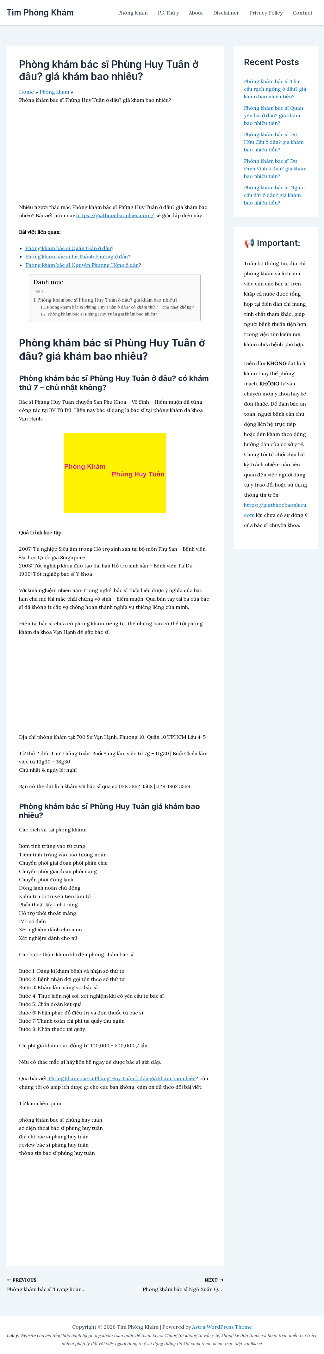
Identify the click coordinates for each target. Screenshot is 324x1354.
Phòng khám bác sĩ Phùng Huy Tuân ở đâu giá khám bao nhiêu (121, 1078)
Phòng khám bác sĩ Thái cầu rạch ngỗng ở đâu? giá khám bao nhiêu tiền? (275, 89)
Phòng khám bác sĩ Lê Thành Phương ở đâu (76, 256)
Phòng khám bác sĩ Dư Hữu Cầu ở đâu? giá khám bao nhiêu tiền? (274, 142)
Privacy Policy (266, 12)
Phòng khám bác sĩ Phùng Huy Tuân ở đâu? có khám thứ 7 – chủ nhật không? (120, 307)
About (196, 12)
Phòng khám (133, 12)
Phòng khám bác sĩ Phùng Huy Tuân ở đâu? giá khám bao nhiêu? (107, 300)
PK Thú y (168, 12)
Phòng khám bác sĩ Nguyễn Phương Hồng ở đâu (82, 265)
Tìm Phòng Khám (40, 12)
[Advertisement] (115, 158)
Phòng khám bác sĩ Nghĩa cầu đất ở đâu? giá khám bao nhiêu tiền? (274, 195)
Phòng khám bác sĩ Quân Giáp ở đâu (68, 248)
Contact (303, 12)
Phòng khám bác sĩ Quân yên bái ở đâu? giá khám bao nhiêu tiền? (273, 115)
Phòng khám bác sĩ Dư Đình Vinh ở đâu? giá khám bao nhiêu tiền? (275, 168)
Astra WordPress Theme (222, 1327)
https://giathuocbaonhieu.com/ (115, 215)
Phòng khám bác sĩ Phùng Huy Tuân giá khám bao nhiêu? (102, 314)
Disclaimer (226, 12)
